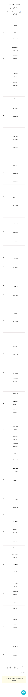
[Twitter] (7, 667)
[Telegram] (17, 667)
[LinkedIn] (10, 667)
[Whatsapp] (14, 667)
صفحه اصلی (18, 4)
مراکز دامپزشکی (11, 4)
